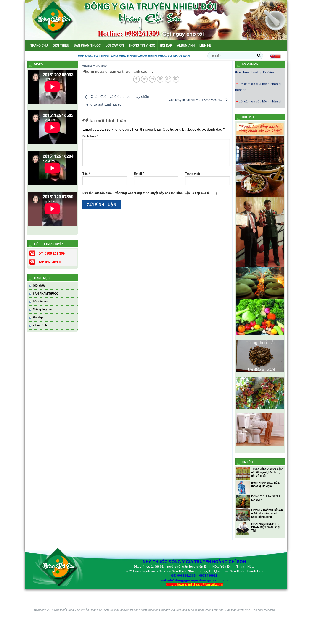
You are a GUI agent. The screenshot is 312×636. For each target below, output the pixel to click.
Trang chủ (39, 45)
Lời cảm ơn (115, 45)
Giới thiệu (61, 45)
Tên (86, 173)
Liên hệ (205, 45)
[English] (272, 56)
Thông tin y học (142, 45)
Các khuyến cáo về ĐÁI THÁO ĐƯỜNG (196, 100)
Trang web (192, 173)
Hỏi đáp (166, 45)
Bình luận (90, 136)
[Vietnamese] (278, 56)
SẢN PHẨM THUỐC (87, 45)
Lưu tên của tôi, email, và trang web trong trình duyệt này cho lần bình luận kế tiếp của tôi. (147, 193)
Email (139, 173)
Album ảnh (186, 45)
